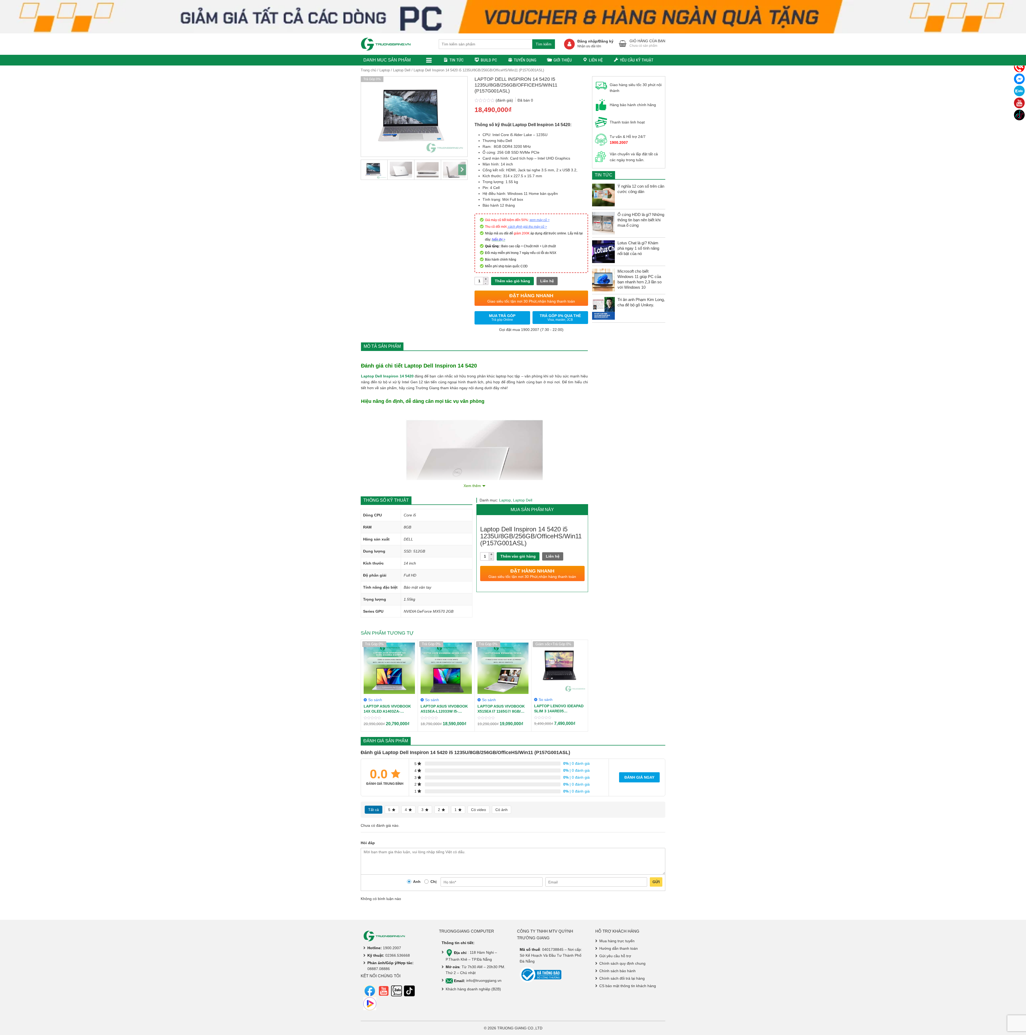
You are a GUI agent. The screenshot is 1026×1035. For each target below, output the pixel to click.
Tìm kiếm (543, 44)
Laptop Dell (401, 70)
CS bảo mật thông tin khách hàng (627, 986)
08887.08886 (378, 969)
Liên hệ (547, 281)
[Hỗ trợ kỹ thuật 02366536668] (1019, 66)
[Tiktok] (1019, 115)
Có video (478, 810)
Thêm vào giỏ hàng (512, 281)
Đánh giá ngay (639, 777)
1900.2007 (392, 948)
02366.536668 (397, 955)
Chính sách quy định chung (622, 963)
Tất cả (373, 810)
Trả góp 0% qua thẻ (560, 318)
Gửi (656, 882)
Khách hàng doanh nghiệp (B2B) (473, 989)
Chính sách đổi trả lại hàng (622, 978)
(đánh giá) (505, 100)
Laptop (384, 70)
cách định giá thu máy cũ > (527, 227)
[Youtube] (1019, 103)
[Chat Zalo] (1019, 91)
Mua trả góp (502, 318)
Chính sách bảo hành (617, 971)
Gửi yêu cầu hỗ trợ (615, 956)
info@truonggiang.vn (484, 981)
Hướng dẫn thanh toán (618, 948)
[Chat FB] (1019, 79)
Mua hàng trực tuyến (617, 941)
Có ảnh (501, 810)
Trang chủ (368, 70)
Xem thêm (472, 486)
